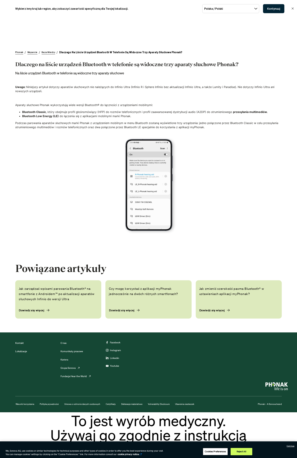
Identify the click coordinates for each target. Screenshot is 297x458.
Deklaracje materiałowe (131, 404)
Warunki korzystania (25, 404)
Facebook (115, 342)
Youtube (114, 365)
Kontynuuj (273, 9)
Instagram (115, 350)
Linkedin (114, 358)
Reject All (241, 451)
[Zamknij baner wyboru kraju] (292, 8)
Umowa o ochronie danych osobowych (82, 404)
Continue (290, 446)
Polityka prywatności (49, 404)
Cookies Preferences (215, 451)
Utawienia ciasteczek (184, 404)
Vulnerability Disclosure (159, 404)
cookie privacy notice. (128, 454)
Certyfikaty (111, 404)
